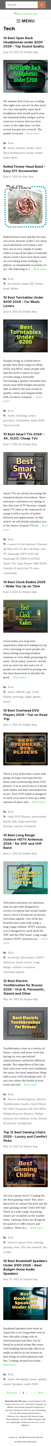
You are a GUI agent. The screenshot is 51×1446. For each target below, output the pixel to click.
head (6, 288)
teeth (34, 1118)
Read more (33, 133)
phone (36, 697)
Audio (11, 415)
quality (42, 1379)
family (7, 821)
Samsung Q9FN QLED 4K (23, 554)
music (30, 148)
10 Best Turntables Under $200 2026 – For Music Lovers (23, 301)
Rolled (14, 288)
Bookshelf (22, 1379)
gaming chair (11, 1247)
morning (18, 697)
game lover (25, 1242)
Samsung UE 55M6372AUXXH (21, 559)
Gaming (38, 1242)
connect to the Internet (22, 544)
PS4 (23, 1247)
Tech (10, 143)
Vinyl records (11, 425)
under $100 (31, 1384)
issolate (20, 148)
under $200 (10, 158)
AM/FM (20, 692)
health (25, 1104)
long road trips (27, 821)
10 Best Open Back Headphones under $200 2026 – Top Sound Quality (23, 42)
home (11, 148)
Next (42, 1393)
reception (29, 967)
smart (6, 701)
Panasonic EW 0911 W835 (30, 1109)
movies (18, 826)
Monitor (8, 826)
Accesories (14, 284)
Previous (10, 1393)
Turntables (22, 420)
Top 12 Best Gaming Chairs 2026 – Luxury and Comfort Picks (25, 1136)
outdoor (17, 967)
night (28, 697)
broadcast (14, 957)
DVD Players (22, 816)
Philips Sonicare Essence (18, 1114)
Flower (39, 284)
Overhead (30, 826)
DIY (31, 284)
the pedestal (34, 1247)
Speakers (17, 1384)
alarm (11, 692)
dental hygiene (26, 1099)
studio (39, 153)
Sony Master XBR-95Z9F (32, 563)
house (28, 962)
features (13, 1242)
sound (30, 153)
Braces (12, 1099)
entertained (39, 816)
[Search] (42, 4)
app (28, 692)
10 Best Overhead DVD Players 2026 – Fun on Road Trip (25, 715)
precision (9, 420)
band (25, 284)
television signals (13, 972)
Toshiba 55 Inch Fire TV (17, 568)
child (11, 816)
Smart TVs (9, 563)
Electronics (28, 957)
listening (21, 415)
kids (14, 821)
